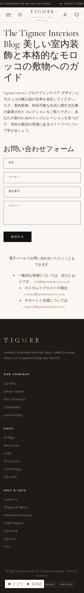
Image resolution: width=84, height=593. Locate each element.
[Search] (20, 14)
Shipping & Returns (16, 507)
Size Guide (11, 531)
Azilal (7, 453)
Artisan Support (14, 391)
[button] (24, 584)
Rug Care (10, 538)
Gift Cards (10, 477)
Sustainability (12, 407)
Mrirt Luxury (12, 461)
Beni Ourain (11, 445)
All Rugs (9, 437)
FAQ (7, 546)
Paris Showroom (14, 399)
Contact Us (11, 499)
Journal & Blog (13, 415)
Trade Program (13, 523)
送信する (17, 237)
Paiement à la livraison (18, 515)
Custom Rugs (12, 469)
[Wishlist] (76, 14)
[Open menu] (8, 14)
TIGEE (42, 15)
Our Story (10, 383)
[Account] (65, 14)
